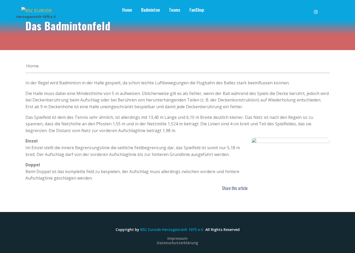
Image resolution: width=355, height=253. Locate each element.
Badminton (150, 9)
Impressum (177, 238)
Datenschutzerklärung (177, 242)
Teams (174, 9)
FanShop (196, 9)
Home (127, 9)
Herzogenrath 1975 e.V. (36, 16)
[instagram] (319, 8)
